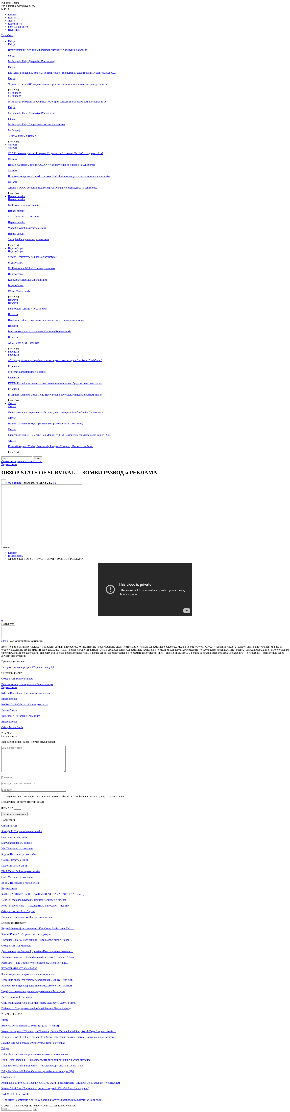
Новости (13, 299)
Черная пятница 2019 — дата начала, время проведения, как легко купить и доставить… (58, 84)
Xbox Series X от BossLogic (23, 342)
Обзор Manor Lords (19, 291)
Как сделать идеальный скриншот (27, 279)
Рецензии (13, 351)
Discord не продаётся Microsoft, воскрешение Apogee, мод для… (38, 979)
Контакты (13, 17)
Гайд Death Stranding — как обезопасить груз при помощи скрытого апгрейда (45, 1059)
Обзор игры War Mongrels (16, 945)
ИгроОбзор (7, 35)
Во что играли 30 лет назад (16, 997)
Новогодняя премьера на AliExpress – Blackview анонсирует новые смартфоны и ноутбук (59, 176)
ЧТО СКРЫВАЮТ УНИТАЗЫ (19, 968)
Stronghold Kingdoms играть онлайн (28, 239)
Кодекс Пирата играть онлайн (18, 854)
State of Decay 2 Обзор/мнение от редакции (26, 934)
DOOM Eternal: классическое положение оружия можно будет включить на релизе (55, 383)
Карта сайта (15, 23)
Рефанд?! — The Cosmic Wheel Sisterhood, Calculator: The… (35, 962)
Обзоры (12, 144)
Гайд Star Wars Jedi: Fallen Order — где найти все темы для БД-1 (37, 1071)
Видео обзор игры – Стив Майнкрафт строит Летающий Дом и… (39, 957)
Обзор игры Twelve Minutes (17, 678)
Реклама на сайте (18, 26)
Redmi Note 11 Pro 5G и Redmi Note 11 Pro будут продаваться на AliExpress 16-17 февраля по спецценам (60, 1082)
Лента (11, 20)
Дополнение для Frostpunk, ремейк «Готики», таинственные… (37, 951)
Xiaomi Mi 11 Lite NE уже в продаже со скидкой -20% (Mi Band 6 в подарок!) (45, 1088)
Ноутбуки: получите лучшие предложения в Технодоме (33, 991)
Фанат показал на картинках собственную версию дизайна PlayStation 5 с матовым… (57, 412)
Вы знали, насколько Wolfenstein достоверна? (27, 917)
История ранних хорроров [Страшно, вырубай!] (28, 667)
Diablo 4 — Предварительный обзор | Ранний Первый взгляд (36, 1008)
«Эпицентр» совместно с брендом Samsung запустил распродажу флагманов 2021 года (51, 1099)
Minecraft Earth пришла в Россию (27, 371)
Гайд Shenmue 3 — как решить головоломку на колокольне (35, 1054)
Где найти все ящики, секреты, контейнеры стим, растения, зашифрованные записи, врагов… (62, 72)
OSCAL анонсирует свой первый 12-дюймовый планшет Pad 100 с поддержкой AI (55, 153)
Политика (13, 29)
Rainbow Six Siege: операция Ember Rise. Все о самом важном (36, 985)
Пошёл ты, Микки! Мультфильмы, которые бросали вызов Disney (45, 423)
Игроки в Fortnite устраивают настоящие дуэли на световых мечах (46, 320)
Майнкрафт (14, 92)
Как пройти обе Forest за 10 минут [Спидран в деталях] (33, 1042)
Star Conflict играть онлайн (23, 216)
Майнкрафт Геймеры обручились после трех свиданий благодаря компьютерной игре (57, 101)
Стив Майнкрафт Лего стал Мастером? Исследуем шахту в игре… (39, 1002)
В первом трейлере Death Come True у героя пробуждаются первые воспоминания (55, 394)
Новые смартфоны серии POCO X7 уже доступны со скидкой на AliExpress (51, 164)
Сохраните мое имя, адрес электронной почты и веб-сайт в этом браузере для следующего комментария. (65, 796)
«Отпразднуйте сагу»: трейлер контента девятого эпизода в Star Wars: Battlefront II (55, 360)
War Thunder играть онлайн (17, 848)
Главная (12, 14)
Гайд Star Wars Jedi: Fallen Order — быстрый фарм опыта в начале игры (42, 1065)
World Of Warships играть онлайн (27, 227)
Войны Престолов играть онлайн (20, 882)
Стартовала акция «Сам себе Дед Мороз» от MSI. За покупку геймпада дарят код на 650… (60, 435)
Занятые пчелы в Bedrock (22, 135)
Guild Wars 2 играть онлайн (23, 205)
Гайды (11, 41)
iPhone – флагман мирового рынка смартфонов (28, 974)
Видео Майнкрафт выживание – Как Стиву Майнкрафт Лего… (37, 928)
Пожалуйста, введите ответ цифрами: (22, 801)
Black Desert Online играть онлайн (20, 871)
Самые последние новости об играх (21, 461)
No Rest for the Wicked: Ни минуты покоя (31, 268)
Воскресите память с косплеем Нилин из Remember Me (39, 331)
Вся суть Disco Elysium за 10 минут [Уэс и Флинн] (30, 1025)
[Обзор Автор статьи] (8, 637)
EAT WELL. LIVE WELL (15, 1094)
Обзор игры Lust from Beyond (18, 911)
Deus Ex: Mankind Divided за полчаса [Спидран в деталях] (34, 899)
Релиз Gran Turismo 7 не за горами (27, 308)
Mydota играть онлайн (14, 865)
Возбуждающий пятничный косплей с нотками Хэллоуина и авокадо (47, 49)
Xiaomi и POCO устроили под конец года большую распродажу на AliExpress (52, 187)
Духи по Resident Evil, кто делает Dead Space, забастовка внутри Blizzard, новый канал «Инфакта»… (59, 1037)
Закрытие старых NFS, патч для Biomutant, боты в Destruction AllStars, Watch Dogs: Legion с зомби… (58, 1031)
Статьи (12, 403)
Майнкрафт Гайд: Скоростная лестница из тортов (36, 124)
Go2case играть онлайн (14, 859)
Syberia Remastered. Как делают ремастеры (32, 256)
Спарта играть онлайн (14, 837)
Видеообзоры (15, 248)
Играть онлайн (16, 196)
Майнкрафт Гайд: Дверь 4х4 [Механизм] (31, 61)
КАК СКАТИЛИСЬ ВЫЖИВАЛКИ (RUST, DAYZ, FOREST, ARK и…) (42, 894)
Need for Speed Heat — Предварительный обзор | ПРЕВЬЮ (35, 905)
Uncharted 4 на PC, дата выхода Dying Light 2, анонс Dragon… (36, 939)
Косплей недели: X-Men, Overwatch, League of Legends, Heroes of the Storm (50, 446)
